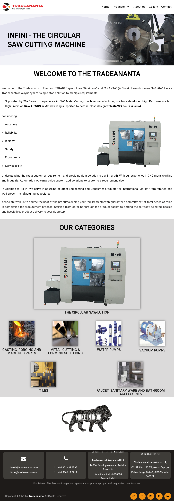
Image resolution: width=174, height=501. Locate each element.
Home (105, 6)
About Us (139, 6)
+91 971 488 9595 (66, 467)
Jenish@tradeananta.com (24, 467)
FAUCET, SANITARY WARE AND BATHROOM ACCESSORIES (131, 392)
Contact (166, 6)
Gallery (153, 6)
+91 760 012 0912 (66, 472)
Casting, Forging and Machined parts (21, 351)
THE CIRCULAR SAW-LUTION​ (87, 312)
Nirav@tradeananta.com (24, 472)
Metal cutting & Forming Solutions (65, 351)
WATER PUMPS (109, 350)
